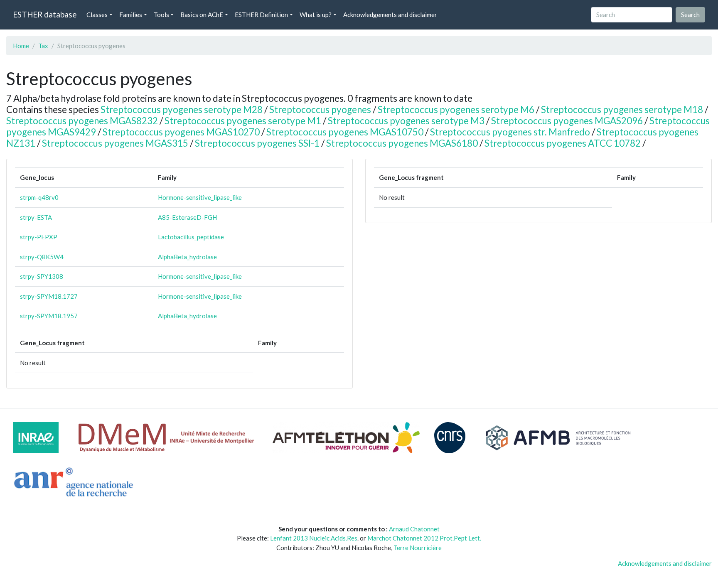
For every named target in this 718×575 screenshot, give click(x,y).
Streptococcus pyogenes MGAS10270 (181, 132)
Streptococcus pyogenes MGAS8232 (82, 120)
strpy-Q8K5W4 (42, 256)
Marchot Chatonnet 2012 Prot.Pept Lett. (424, 538)
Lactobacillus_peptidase (191, 237)
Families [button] (130, 14)
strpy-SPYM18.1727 (49, 296)
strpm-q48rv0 (39, 197)
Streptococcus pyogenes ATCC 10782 (562, 143)
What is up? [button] (316, 14)
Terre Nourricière (417, 547)
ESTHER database (44, 14)
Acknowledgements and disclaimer (390, 14)
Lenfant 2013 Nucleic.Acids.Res (313, 538)
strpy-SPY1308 (41, 276)
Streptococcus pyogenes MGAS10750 (344, 132)
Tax (43, 45)
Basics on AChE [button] (201, 14)
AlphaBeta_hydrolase (187, 256)
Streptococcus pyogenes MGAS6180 (402, 143)
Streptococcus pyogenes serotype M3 (406, 120)
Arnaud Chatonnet (414, 529)
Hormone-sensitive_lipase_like (200, 197)
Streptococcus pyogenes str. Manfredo (510, 132)
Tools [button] (161, 14)
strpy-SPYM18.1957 (49, 315)
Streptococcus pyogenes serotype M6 (456, 109)
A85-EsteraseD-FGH (187, 217)
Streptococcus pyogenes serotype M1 (243, 120)
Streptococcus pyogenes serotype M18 (622, 109)
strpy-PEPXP (38, 237)
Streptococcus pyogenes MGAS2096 (567, 120)
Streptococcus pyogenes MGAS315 (115, 143)
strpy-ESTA (36, 217)
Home (21, 45)
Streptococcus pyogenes (320, 109)
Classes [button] (97, 14)
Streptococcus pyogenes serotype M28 (182, 109)
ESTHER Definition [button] (261, 14)
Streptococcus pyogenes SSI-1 (257, 143)
